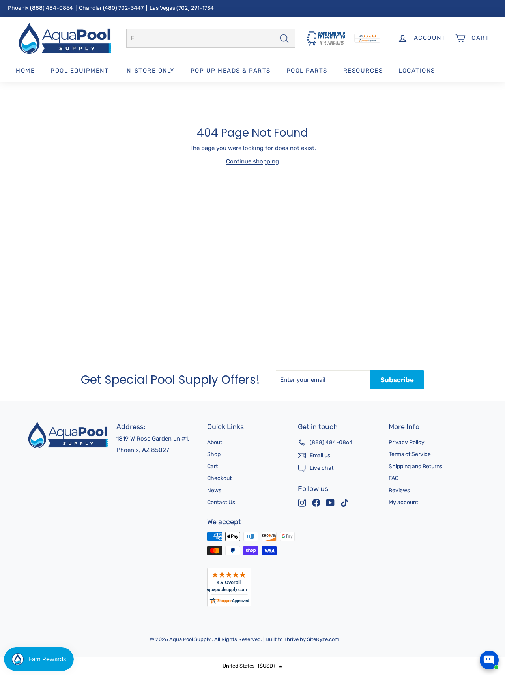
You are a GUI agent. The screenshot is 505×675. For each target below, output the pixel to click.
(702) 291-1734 (195, 8)
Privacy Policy (407, 442)
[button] (252, 666)
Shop (214, 454)
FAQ (393, 478)
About (214, 442)
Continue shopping (252, 161)
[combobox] (210, 38)
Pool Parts (306, 70)
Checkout (219, 478)
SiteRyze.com (323, 639)
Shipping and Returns (415, 466)
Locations (416, 70)
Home (25, 70)
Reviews (399, 490)
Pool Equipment (79, 70)
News (214, 490)
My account (403, 502)
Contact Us (221, 502)
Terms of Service (410, 454)
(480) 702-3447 (123, 8)
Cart (212, 466)
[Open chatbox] (489, 660)
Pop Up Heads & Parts (231, 70)
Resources (363, 70)
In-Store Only (149, 70)
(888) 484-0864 (51, 8)
